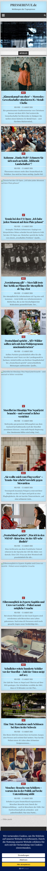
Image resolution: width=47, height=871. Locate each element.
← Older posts (6, 819)
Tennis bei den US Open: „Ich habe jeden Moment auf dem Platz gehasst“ (23, 220)
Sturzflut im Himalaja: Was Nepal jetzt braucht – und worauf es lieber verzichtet (23, 413)
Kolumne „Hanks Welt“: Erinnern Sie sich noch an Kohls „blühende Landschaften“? (23, 161)
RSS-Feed (17, 107)
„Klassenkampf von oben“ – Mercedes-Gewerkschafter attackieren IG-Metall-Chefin (23, 100)
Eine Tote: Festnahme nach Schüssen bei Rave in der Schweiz (23, 725)
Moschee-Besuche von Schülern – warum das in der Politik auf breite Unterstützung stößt (23, 791)
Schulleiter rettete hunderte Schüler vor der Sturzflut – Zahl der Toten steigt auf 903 (23, 672)
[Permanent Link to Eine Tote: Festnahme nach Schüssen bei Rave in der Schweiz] (23, 705)
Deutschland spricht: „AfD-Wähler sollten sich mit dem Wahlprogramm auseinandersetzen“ (23, 344)
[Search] (45, 15)
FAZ (23, 153)
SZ (23, 215)
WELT (23, 93)
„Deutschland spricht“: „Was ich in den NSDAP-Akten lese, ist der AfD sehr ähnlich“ (23, 538)
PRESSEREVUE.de (23, 5)
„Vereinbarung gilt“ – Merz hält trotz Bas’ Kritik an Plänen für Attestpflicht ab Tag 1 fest (23, 285)
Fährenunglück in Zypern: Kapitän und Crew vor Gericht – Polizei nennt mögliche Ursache (23, 605)
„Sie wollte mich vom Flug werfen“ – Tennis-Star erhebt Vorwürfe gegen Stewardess (23, 480)
